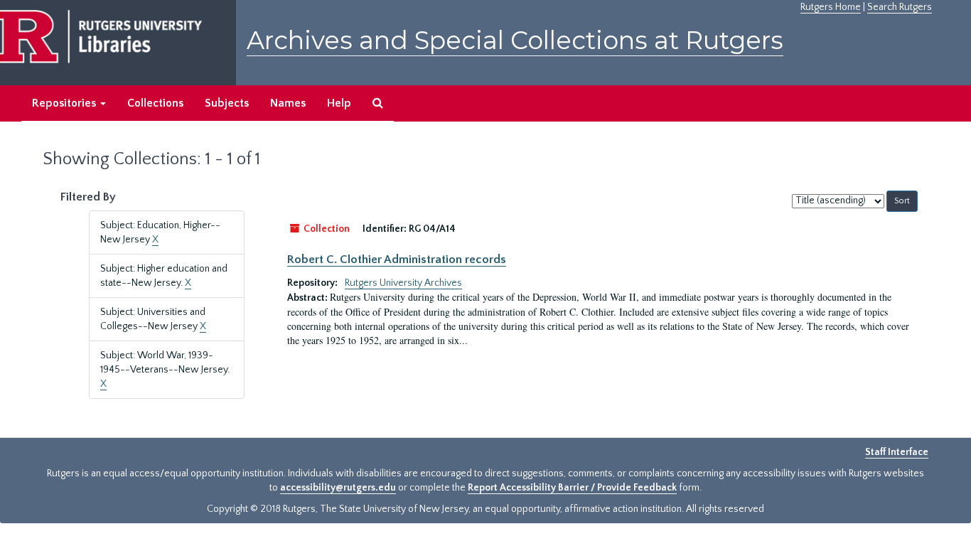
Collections (155, 103)
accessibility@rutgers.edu (338, 487)
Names (288, 103)
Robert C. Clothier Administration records (396, 259)
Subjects (227, 103)
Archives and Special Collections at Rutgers (515, 40)
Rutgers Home (830, 7)
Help (339, 103)
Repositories (65, 103)
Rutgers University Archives (403, 283)
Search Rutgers (899, 7)
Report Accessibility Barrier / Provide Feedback (572, 487)
